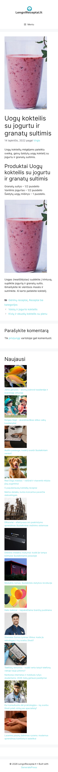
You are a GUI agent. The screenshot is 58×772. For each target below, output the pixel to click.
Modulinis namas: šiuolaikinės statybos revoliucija (28, 583)
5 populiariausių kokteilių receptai (20, 488)
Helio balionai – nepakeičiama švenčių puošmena (28, 610)
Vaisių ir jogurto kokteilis (22, 309)
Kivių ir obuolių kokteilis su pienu (27, 313)
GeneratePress (29, 767)
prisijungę (14, 338)
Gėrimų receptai (18, 300)
